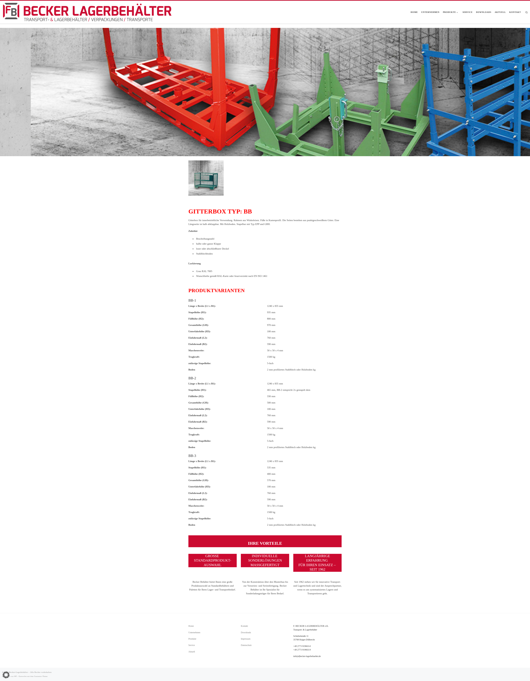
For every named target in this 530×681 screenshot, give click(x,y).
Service (191, 645)
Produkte (192, 639)
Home (191, 626)
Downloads (246, 632)
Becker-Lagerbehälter (18, 672)
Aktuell (191, 651)
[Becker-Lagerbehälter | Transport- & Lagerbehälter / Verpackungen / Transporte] (87, 11)
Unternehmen (194, 632)
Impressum (245, 639)
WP (15, 676)
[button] (6, 675)
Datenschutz (246, 645)
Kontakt (244, 626)
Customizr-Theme (41, 676)
